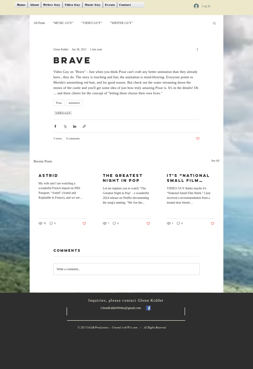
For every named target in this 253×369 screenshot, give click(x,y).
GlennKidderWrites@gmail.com (121, 308)
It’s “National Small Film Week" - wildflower (188, 178)
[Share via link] (84, 126)
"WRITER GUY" (121, 23)
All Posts (39, 23)
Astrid (48, 175)
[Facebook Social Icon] (148, 308)
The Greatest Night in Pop (123, 178)
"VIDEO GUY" (91, 23)
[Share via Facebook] (55, 126)
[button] (214, 23)
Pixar (59, 102)
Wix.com (135, 327)
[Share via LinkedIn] (74, 126)
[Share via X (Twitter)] (65, 126)
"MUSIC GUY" (63, 23)
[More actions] (197, 49)
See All (215, 160)
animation (74, 102)
